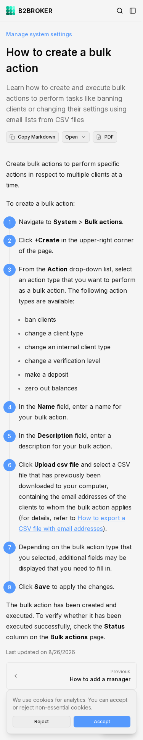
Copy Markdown (36, 137)
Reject (41, 721)
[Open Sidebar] (132, 10)
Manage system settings (39, 34)
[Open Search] (119, 10)
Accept (102, 721)
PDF (109, 137)
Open (71, 137)
